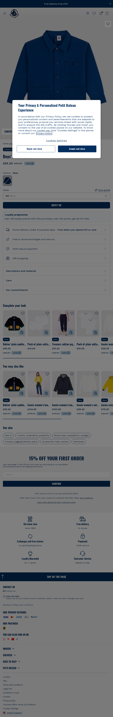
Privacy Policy (44, 133)
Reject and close (34, 148)
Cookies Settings (56, 140)
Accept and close (77, 148)
